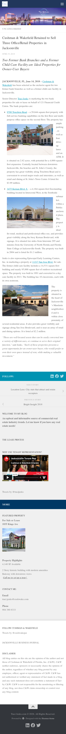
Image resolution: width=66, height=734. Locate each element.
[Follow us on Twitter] (62, 376)
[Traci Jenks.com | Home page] (6, 4)
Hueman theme (48, 718)
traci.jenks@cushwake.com (15, 599)
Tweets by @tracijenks (13, 491)
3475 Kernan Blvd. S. (17, 188)
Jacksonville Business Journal (20, 642)
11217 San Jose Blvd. (42, 261)
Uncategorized (11, 28)
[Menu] (62, 4)
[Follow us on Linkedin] (52, 376)
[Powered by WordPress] (23, 718)
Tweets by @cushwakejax (14, 632)
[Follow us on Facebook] (57, 376)
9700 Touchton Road (17, 112)
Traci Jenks (23, 98)
